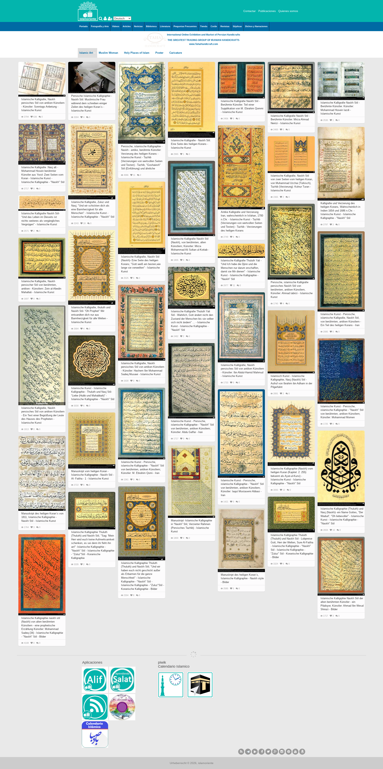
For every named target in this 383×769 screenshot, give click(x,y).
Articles (127, 26)
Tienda (203, 26)
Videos (115, 26)
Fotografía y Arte (100, 26)
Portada (83, 26)
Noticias (138, 26)
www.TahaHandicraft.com (203, 44)
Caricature (175, 52)
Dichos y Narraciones (256, 26)
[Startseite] (88, 10)
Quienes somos (288, 11)
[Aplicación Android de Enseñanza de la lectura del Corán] (95, 680)
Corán (214, 26)
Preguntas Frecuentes (185, 26)
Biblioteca (151, 26)
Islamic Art (86, 52)
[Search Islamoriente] (101, 19)
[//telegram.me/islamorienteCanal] (248, 752)
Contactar (249, 11)
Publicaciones (267, 11)
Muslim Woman (109, 52)
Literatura (165, 26)
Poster (159, 52)
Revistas (224, 26)
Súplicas (237, 26)
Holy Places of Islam (137, 52)
